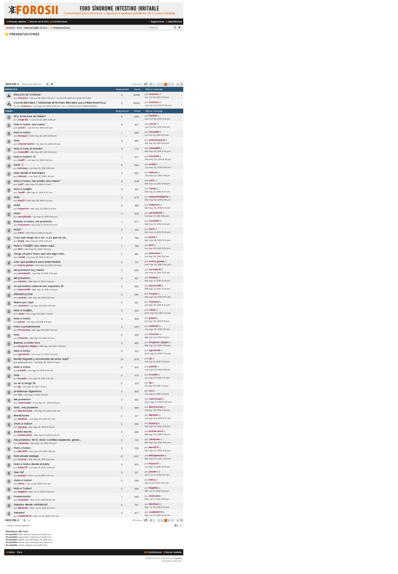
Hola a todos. (22, 448)
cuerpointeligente (158, 196)
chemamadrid (26, 143)
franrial (22, 459)
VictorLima (24, 330)
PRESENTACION (23, 294)
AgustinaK (23, 354)
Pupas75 (22, 467)
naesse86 (23, 152)
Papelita (22, 491)
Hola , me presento (26, 407)
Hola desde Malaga (26, 456)
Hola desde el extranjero (29, 173)
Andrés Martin (23, 432)
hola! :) (18, 165)
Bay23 (21, 200)
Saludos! (19, 512)
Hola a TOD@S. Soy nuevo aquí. (34, 245)
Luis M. (21, 127)
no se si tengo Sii (24, 383)
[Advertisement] (93, 59)
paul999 (178, 558)
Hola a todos (22, 132)
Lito (20, 394)
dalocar (22, 176)
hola (16, 334)
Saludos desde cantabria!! (31, 504)
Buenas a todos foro (27, 343)
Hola (16, 140)
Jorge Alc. (23, 119)
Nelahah (22, 419)
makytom (23, 208)
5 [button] (158, 84)
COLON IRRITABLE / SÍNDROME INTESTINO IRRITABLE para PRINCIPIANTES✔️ (60, 103)
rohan (21, 313)
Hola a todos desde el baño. (32, 464)
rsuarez (22, 297)
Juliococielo (24, 402)
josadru (22, 475)
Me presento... (23, 278)
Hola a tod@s (23, 189)
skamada (154, 253)
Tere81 (21, 192)
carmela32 (24, 273)
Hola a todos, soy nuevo (29, 124)
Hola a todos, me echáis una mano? (37, 181)
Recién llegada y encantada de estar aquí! (41, 359)
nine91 (21, 160)
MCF (20, 249)
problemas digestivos (28, 391)
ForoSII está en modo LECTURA (75, 98)
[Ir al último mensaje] (161, 94)
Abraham (23, 507)
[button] (145, 84)
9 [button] (172, 84)
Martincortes (25, 410)
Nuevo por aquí (24, 302)
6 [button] (162, 84)
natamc (22, 281)
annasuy (23, 168)
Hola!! (17, 229)
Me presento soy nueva (29, 270)
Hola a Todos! (23, 488)
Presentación (22, 496)
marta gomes (25, 265)
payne (21, 321)
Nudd (21, 241)
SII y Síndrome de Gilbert (30, 116)
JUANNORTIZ (25, 516)
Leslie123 (153, 326)
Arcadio (22, 378)
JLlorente (23, 305)
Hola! (17, 205)
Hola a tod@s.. (23, 310)
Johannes (23, 443)
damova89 (24, 289)
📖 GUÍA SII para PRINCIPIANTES (81, 106)
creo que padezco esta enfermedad (37, 262)
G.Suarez (23, 338)
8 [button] (169, 84)
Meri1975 (22, 451)
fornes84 (154, 132)
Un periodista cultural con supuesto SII (38, 286)
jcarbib (22, 370)
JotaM (21, 257)
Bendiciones (21, 415)
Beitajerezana (156, 455)
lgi (150, 358)
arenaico (23, 98)
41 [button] (178, 84)
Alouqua (22, 135)
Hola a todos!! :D (25, 157)
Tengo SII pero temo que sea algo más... (40, 254)
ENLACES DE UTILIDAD (27, 94)
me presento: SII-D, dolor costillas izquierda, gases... (47, 440)
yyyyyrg (22, 427)
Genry (21, 483)
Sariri (21, 232)
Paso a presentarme (27, 326)
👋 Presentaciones (21, 34)
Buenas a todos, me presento (33, 221)
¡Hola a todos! (23, 423)
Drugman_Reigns (27, 346)
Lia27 (21, 184)
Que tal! (19, 472)
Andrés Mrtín (25, 435)
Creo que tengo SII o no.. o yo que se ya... (40, 237)
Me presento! (22, 399)
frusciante (23, 224)
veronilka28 (24, 216)
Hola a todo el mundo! (28, 148)
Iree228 (153, 115)
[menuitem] (38, 21)
